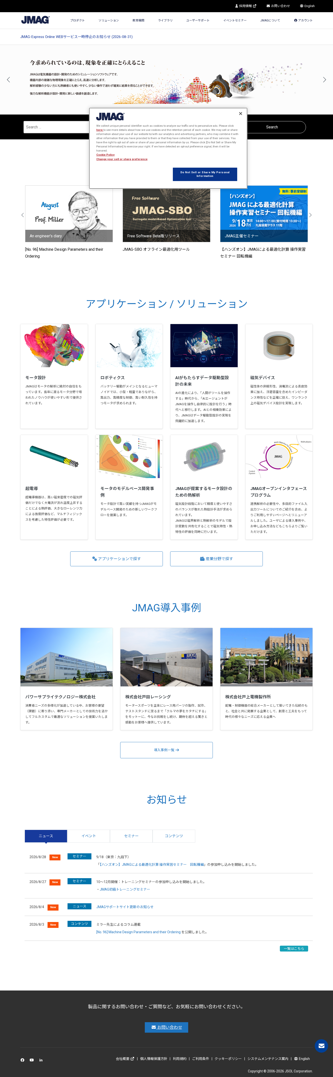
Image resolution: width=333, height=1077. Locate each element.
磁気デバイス (262, 377)
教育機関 (138, 20)
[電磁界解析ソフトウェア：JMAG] (35, 19)
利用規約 (179, 1059)
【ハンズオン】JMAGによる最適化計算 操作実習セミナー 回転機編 (152, 864)
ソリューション (108, 20)
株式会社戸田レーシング (148, 696)
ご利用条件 (200, 1059)
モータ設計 (35, 377)
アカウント (305, 20)
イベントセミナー (235, 20)
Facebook (23, 1061)
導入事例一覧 (164, 750)
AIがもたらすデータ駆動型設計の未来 (202, 381)
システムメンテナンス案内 (267, 1059)
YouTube (33, 1061)
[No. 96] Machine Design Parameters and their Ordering (138, 932)
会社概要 (123, 1059)
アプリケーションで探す (119, 559)
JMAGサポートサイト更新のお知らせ (125, 907)
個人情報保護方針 (153, 1059)
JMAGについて (270, 20)
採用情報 (245, 6)
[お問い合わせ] (321, 1046)
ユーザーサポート (198, 20)
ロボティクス (112, 377)
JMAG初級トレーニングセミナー (125, 889)
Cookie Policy (105, 154)
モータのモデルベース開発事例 (127, 492)
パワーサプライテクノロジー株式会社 (60, 696)
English (309, 6)
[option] (166, 80)
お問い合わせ (280, 6)
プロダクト (77, 20)
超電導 (31, 488)
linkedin (42, 1061)
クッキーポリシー (228, 1059)
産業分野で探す (219, 559)
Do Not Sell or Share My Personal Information (205, 174)
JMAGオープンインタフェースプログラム (278, 492)
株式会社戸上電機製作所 (248, 696)
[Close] (240, 113)
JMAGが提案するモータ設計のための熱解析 (203, 492)
